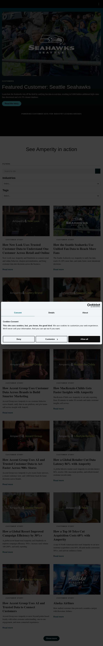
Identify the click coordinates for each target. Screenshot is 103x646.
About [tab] (85, 313)
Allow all (84, 339)
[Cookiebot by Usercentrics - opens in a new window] (89, 305)
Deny (19, 339)
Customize (50, 339)
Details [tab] (51, 313)
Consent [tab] (18, 313)
